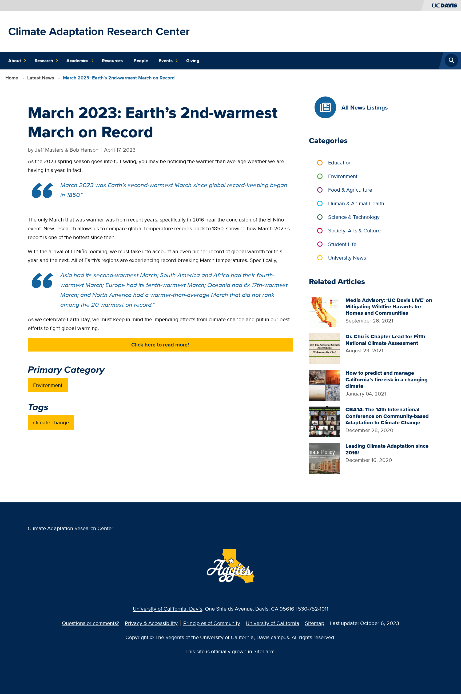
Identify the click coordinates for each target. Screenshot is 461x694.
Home (11, 77)
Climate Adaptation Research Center (99, 31)
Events (166, 60)
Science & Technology (354, 217)
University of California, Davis (167, 608)
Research (44, 60)
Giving (192, 60)
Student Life (342, 244)
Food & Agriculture (350, 189)
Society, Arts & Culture (354, 230)
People (141, 60)
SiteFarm (264, 651)
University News (347, 257)
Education (340, 162)
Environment (47, 385)
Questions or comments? (90, 623)
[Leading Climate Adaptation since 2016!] (324, 457)
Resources (112, 60)
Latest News (40, 77)
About (14, 60)
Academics (77, 60)
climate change (51, 422)
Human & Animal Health (356, 203)
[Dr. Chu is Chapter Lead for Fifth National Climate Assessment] (324, 348)
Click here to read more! (160, 345)
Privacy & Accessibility (151, 623)
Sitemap (314, 623)
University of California (272, 623)
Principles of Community (211, 623)
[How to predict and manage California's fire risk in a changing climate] (324, 385)
